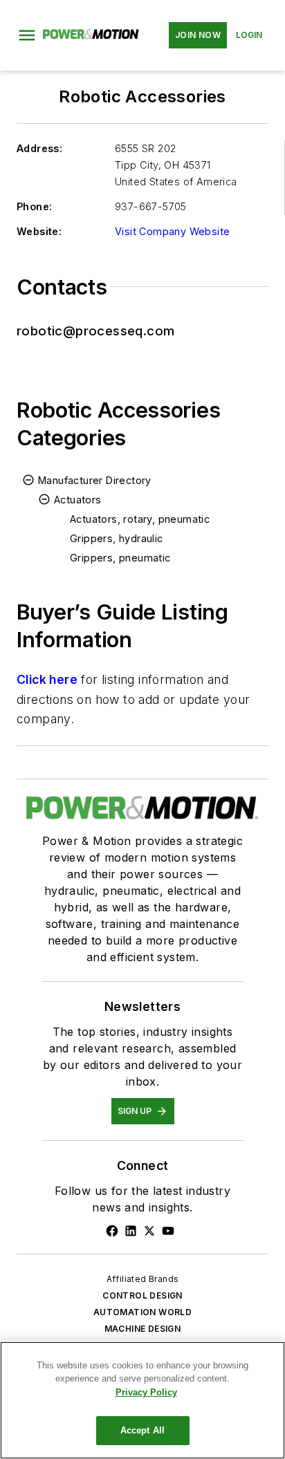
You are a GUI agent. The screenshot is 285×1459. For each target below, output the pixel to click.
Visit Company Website (172, 231)
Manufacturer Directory (94, 480)
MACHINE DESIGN (142, 1328)
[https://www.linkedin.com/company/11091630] (131, 1231)
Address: (39, 148)
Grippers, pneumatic (120, 558)
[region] (142, 1400)
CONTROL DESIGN (142, 1295)
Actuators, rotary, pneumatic (140, 519)
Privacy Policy (146, 1392)
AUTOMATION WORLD (142, 1312)
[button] (27, 35)
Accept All (142, 1430)
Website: (39, 231)
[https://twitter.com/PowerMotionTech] (149, 1231)
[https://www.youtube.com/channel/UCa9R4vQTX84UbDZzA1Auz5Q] (168, 1231)
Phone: (34, 206)
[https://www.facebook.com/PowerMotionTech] (112, 1231)
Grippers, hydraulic (116, 538)
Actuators (78, 499)
